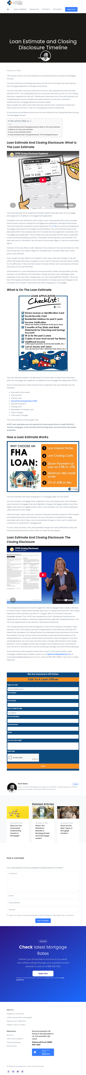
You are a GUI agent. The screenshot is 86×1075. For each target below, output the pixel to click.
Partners (45, 9)
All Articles (57, 9)
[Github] (22, 1071)
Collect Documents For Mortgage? (19, 1017)
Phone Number (14, 716)
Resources (34, 9)
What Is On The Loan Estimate (21, 129)
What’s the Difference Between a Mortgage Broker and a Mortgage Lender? (42, 831)
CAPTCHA (11, 751)
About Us (10, 1035)
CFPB (54, 226)
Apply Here (71, 9)
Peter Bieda (43, 58)
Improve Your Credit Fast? (16, 1021)
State (10, 732)
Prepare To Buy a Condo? (16, 1025)
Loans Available (19, 9)
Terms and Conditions (15, 1039)
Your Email (12, 701)
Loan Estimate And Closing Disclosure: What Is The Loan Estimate (34, 127)
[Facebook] (8, 1071)
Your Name (11, 693)
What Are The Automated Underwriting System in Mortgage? (16, 830)
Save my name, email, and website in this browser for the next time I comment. (41, 915)
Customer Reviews (13, 1042)
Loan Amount (13, 724)
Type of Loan (13, 685)
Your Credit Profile (15, 708)
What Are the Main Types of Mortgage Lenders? (66, 829)
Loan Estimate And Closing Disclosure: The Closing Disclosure (34, 135)
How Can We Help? (14, 740)
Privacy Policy (12, 1046)
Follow (76, 784)
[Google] (13, 1071)
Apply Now (46, 1054)
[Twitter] (17, 1071)
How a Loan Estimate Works (20, 132)
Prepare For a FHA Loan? (15, 1014)
